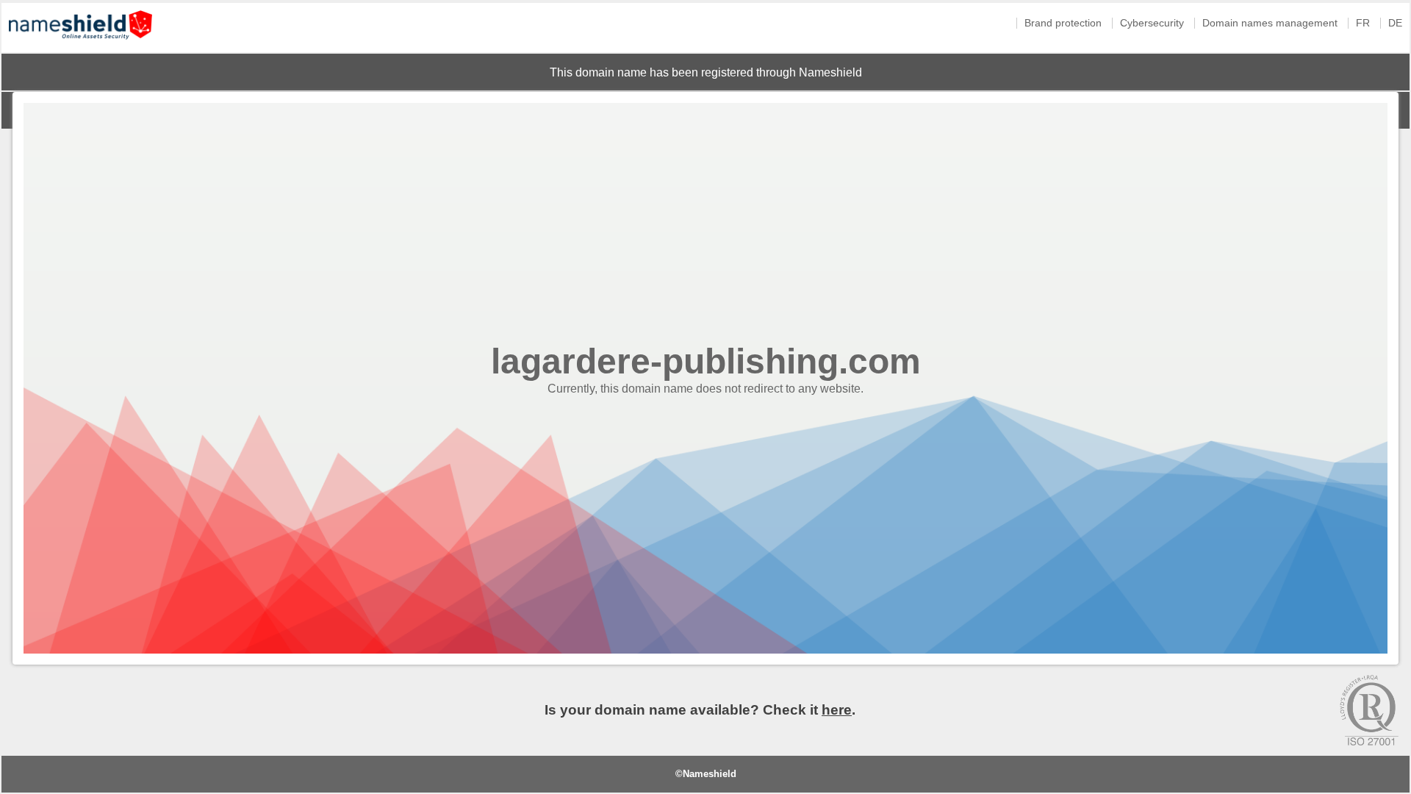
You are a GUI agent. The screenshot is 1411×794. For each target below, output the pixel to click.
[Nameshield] (80, 43)
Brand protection (1063, 23)
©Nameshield (705, 773)
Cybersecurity (1152, 23)
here (837, 710)
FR (1363, 23)
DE (1395, 23)
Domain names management (1270, 23)
